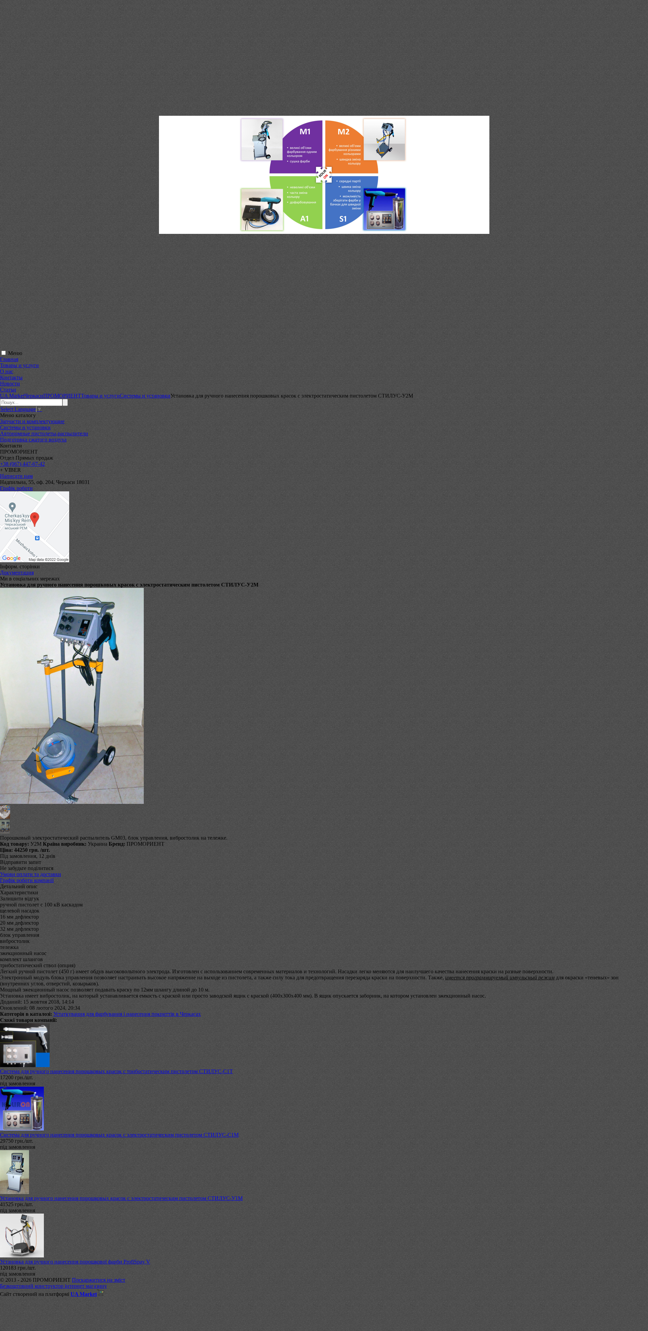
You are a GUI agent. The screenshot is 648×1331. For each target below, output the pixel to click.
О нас (6, 371)
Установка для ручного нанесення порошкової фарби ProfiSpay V (75, 1262)
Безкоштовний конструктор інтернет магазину (53, 1286)
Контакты (11, 377)
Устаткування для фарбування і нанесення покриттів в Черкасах (127, 1014)
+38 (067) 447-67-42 (22, 464)
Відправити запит (20, 862)
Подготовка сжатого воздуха (33, 439)
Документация (17, 572)
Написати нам (16, 476)
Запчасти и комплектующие (32, 421)
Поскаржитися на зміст (98, 1280)
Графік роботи (16, 488)
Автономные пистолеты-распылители (44, 433)
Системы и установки (25, 427)
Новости (10, 383)
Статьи (8, 389)
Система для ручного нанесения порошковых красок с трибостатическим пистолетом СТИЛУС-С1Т (116, 1071)
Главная (9, 359)
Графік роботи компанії (27, 880)
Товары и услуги (19, 365)
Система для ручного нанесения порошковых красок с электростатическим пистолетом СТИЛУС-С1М (119, 1135)
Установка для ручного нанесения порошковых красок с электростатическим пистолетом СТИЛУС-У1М (121, 1198)
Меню (15, 353)
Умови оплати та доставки (30, 874)
